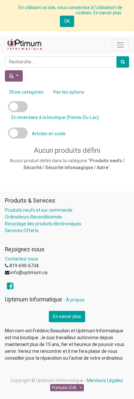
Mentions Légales (105, 380)
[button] (14, 76)
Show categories (26, 92)
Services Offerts (22, 230)
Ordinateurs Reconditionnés (33, 216)
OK (67, 21)
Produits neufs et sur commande (39, 210)
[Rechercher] (122, 62)
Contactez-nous (21, 258)
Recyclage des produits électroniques (43, 223)
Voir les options (68, 92)
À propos (75, 299)
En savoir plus (67, 316)
